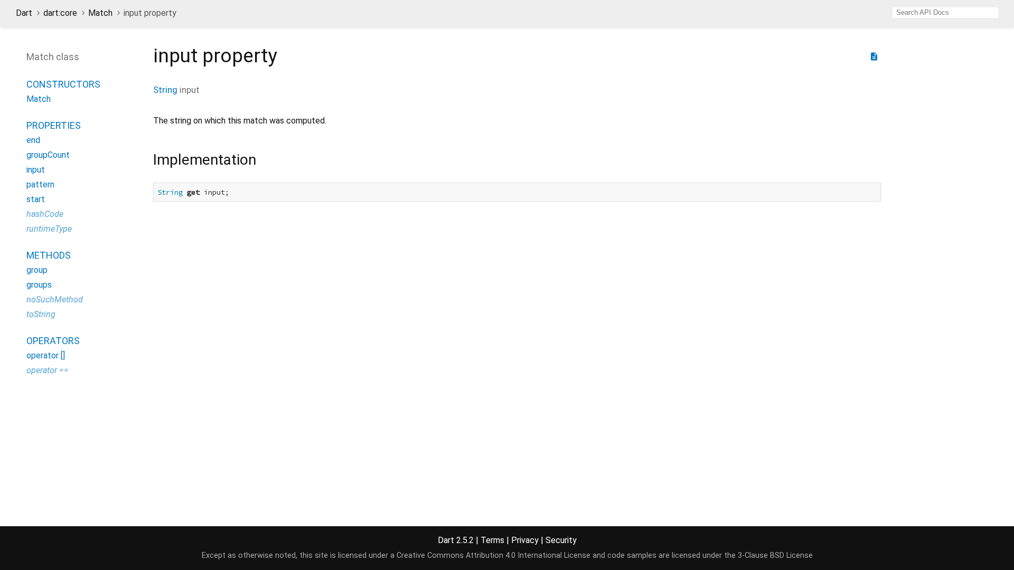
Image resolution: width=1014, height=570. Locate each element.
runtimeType (49, 229)
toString (40, 314)
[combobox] (945, 12)
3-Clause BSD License (775, 555)
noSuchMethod (54, 299)
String (165, 89)
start (35, 199)
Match (100, 13)
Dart (24, 13)
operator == (47, 370)
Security (561, 540)
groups (39, 285)
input (35, 170)
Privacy (525, 540)
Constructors (63, 84)
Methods (48, 255)
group (37, 270)
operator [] (45, 355)
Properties (53, 125)
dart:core (60, 13)
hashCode (44, 214)
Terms (492, 540)
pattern (40, 184)
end (33, 140)
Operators (53, 340)
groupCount (48, 155)
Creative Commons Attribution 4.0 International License (493, 555)
